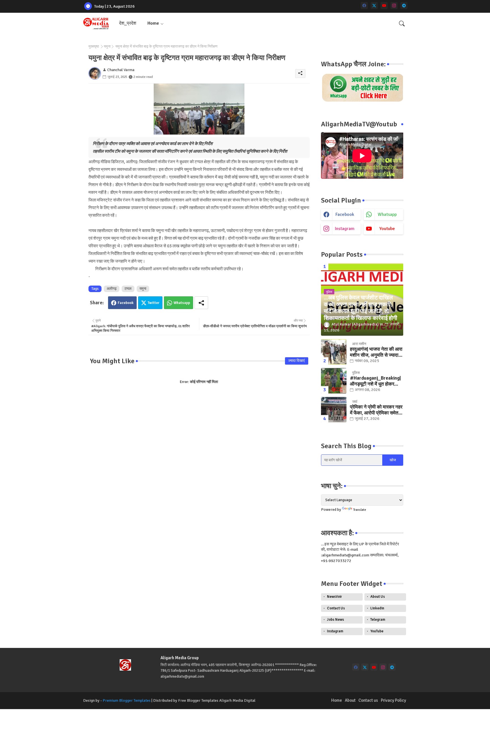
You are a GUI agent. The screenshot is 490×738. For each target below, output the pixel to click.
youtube (387, 228)
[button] (401, 23)
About (350, 700)
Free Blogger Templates (198, 700)
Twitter (153, 303)
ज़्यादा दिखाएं (296, 360)
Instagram (335, 631)
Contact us (368, 700)
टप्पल (128, 288)
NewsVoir (334, 596)
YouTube (376, 631)
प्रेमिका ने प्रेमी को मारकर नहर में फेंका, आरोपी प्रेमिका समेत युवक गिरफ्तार (376, 410)
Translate (359, 510)
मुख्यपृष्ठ (93, 46)
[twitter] (374, 5)
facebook (344, 214)
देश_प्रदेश (127, 23)
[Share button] (201, 302)
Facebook (126, 303)
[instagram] (394, 5)
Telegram (377, 619)
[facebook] (364, 5)
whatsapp (387, 214)
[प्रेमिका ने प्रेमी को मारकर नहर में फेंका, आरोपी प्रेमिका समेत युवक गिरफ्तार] (334, 409)
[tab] (127, 23)
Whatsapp (182, 303)
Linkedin (377, 608)
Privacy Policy (393, 700)
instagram (344, 228)
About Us (377, 596)
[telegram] (403, 5)
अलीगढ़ (112, 288)
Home (153, 23)
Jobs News (335, 619)
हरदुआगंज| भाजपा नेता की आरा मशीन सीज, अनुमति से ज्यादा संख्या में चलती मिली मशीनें (376, 352)
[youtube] (384, 5)
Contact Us (336, 608)
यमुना (107, 46)
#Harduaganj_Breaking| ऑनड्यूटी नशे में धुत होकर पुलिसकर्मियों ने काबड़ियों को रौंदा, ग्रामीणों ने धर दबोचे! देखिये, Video (375, 381)
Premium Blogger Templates (127, 700)
